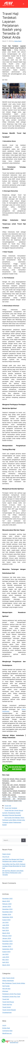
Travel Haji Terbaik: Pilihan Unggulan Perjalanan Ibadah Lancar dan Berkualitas (14, 781)
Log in (4, 1025)
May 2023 (5, 959)
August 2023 (6, 951)
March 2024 (6, 933)
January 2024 (6, 938)
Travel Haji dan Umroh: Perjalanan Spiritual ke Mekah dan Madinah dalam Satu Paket (14, 787)
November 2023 (7, 943)
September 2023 (7, 949)
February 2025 (6, 904)
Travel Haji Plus (7, 1004)
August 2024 (6, 920)
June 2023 (5, 957)
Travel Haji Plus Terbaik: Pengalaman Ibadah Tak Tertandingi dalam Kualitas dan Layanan (14, 793)
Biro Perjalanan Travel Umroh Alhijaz (13, 983)
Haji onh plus (6, 988)
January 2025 (6, 906)
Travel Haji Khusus (8, 1002)
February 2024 (7, 936)
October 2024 (6, 914)
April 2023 (5, 962)
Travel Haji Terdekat (10, 808)
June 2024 (5, 925)
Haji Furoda (5, 986)
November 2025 (7, 898)
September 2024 (7, 917)
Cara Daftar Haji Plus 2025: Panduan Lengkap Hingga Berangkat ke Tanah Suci (13, 866)
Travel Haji (7, 805)
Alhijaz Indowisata (8, 980)
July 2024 (5, 922)
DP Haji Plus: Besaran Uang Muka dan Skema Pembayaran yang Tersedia (12, 872)
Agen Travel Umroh (8, 978)
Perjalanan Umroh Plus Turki (11, 996)
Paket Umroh (6, 854)
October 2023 (6, 946)
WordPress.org (7, 1033)
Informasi (5, 991)
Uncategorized (7, 1012)
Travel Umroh (6, 1007)
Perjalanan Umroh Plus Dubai (11, 994)
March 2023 (6, 965)
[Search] (23, 840)
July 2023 (5, 954)
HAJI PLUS (5, 856)
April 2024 (5, 930)
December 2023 (7, 941)
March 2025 (6, 901)
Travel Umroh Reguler (9, 1010)
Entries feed (6, 1028)
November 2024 (7, 912)
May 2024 (5, 928)
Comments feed (7, 1030)
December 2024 (7, 909)
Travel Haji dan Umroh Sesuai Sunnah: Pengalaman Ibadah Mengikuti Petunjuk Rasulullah (12, 813)
